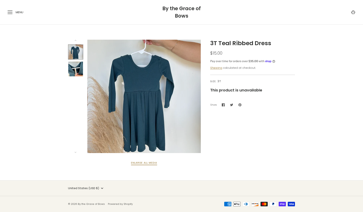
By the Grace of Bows (181, 12)
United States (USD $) (83, 188)
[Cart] (353, 12)
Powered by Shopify (120, 204)
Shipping (216, 68)
